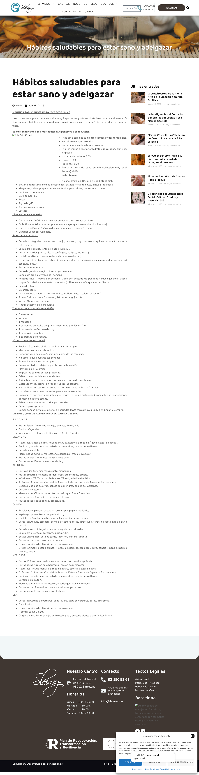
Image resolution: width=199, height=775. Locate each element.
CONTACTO (69, 11)
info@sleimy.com (112, 701)
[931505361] (139, 8)
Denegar (155, 762)
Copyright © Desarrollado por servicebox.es (37, 764)
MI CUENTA (86, 11)
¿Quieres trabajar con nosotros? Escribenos (117, 690)
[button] (192, 736)
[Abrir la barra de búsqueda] (187, 7)
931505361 (149, 6)
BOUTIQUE (107, 4)
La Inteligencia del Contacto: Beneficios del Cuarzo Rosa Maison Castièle (166, 117)
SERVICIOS (44, 4)
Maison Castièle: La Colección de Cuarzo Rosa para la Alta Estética (166, 138)
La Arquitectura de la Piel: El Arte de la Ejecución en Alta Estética (165, 97)
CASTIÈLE (64, 4)
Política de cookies (140, 769)
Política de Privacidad (159, 769)
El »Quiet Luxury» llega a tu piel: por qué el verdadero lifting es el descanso (165, 159)
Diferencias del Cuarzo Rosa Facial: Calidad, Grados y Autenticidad (165, 197)
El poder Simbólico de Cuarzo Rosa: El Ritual (166, 178)
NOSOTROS (80, 4)
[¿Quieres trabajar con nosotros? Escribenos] (103, 690)
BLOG (93, 4)
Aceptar (130, 762)
